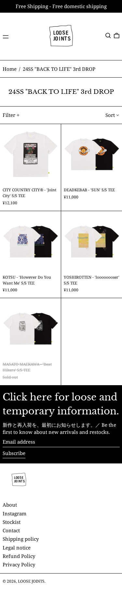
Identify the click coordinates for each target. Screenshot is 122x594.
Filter (9, 115)
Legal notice (17, 547)
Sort (110, 115)
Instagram (14, 513)
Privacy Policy (19, 564)
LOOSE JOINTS (31, 581)
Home (10, 69)
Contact (11, 530)
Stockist (11, 522)
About (10, 504)
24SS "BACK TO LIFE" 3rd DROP (59, 69)
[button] (108, 35)
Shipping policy (21, 539)
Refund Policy (19, 556)
